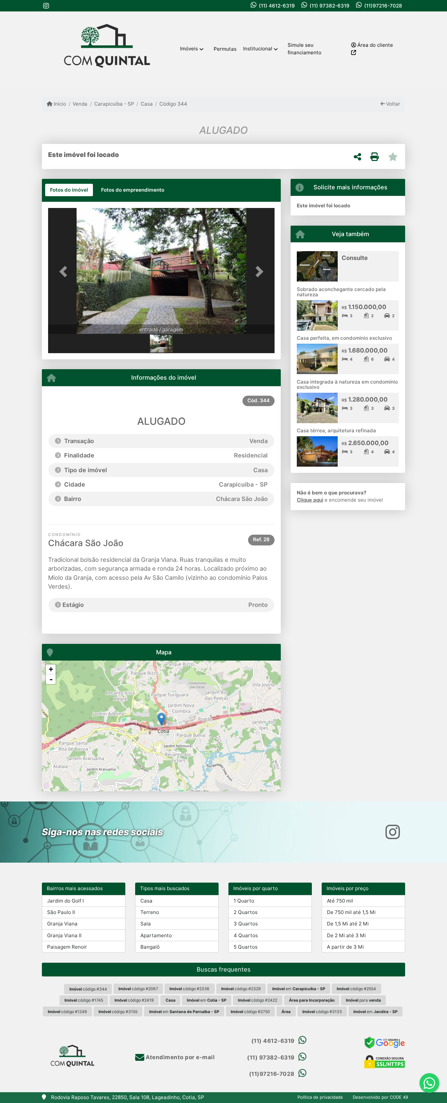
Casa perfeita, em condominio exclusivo (344, 338)
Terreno (149, 912)
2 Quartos (246, 912)
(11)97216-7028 (383, 6)
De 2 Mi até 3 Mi (346, 935)
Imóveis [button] (189, 48)
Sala (145, 924)
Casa (147, 104)
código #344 (88, 989)
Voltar (392, 104)
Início (59, 104)
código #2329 (241, 988)
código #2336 (189, 988)
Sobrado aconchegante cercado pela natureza (341, 292)
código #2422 (257, 1000)
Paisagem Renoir (67, 947)
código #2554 (356, 988)
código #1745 (83, 1000)
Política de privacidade (320, 1097)
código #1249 (67, 1011)
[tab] (69, 190)
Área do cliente (374, 45)
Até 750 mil (340, 901)
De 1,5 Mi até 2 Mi (348, 924)
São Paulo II (61, 912)
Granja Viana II (64, 935)
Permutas (225, 49)
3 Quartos (246, 924)
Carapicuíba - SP (114, 104)
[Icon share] (46, 5)
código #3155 (117, 1011)
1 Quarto (244, 901)
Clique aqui (310, 500)
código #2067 (138, 988)
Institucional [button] (257, 48)
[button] (65, 272)
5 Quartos (246, 947)
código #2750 (250, 1011)
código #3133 (322, 1011)
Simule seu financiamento (304, 49)
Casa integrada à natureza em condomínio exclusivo (347, 384)
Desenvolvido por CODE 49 (380, 1097)
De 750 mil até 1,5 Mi (351, 912)
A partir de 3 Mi (345, 947)
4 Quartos (246, 935)
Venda (80, 104)
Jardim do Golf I (65, 901)
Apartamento (156, 935)
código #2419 (134, 1000)
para (363, 1000)
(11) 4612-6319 (277, 6)
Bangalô (150, 947)
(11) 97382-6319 (329, 6)
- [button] (51, 679)
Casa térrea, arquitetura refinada (336, 430)
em (298, 988)
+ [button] (51, 669)
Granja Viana (62, 924)
